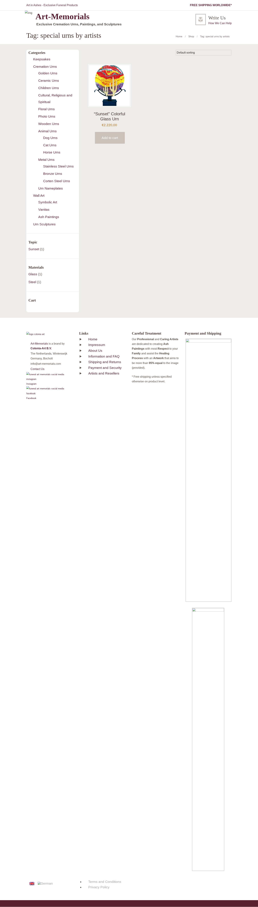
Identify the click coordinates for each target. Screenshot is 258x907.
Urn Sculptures (44, 224)
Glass (32, 274)
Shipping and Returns (104, 362)
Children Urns (48, 88)
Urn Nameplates (50, 188)
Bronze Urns (52, 174)
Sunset (33, 249)
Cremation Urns (45, 66)
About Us (95, 350)
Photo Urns (46, 116)
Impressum (96, 345)
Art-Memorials (39, 343)
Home (179, 36)
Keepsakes (41, 59)
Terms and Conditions (104, 882)
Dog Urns (50, 138)
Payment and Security (105, 368)
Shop (191, 36)
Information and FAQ (104, 356)
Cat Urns (50, 145)
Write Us (217, 17)
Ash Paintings (48, 217)
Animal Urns (47, 131)
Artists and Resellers (103, 373)
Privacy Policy (99, 887)
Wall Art (38, 195)
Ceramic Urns (48, 80)
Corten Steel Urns (56, 181)
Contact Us (37, 368)
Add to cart (110, 138)
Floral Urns (46, 109)
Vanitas (43, 209)
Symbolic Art (47, 202)
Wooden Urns (48, 124)
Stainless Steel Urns (58, 166)
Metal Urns (46, 160)
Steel (32, 282)
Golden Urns (47, 73)
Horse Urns (51, 152)
